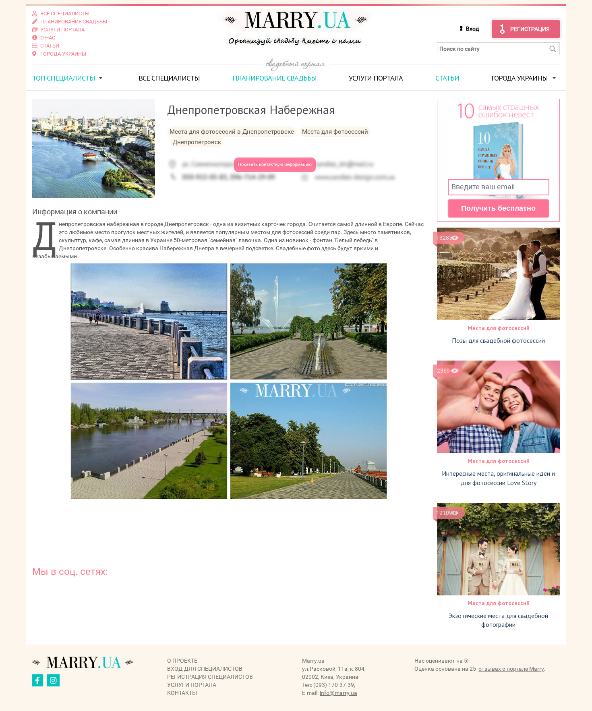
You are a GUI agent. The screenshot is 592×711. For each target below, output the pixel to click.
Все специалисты (169, 78)
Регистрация (530, 29)
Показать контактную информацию (275, 164)
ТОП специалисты (63, 78)
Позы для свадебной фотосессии (498, 340)
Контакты (182, 693)
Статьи (447, 78)
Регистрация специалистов (210, 677)
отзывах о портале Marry (511, 668)
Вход (472, 28)
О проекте (182, 660)
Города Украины (519, 78)
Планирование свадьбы (274, 78)
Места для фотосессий (499, 328)
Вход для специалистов (204, 668)
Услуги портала (376, 78)
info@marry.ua (338, 693)
